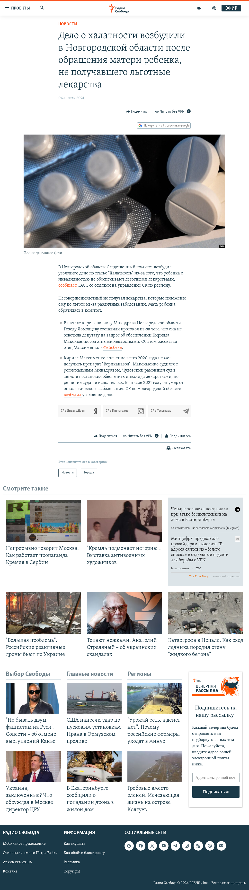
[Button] (137, 112)
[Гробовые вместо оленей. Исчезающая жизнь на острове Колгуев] (154, 766)
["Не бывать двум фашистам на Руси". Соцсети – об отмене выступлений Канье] (33, 698)
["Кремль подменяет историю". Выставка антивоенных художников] (124, 521)
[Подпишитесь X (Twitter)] (152, 845)
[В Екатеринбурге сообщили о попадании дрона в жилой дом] (94, 766)
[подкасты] (214, 8)
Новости (67, 24)
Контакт (10, 871)
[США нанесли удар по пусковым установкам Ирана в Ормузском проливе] (94, 698)
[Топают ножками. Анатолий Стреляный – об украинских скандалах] (124, 613)
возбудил (73, 395)
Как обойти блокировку (84, 853)
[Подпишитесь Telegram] (175, 845)
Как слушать (74, 844)
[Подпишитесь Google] (129, 845)
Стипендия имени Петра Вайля (30, 853)
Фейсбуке (112, 348)
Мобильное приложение (24, 844)
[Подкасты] (209, 845)
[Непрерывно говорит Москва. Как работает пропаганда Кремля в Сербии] (43, 521)
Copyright (72, 871)
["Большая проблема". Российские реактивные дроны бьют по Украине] (43, 613)
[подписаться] (221, 845)
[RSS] (198, 845)
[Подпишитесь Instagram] (186, 845)
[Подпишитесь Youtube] (163, 845)
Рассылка (72, 862)
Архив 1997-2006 (17, 862)
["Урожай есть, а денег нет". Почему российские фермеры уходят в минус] (154, 698)
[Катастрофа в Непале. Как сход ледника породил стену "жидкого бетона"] (205, 613)
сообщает (68, 285)
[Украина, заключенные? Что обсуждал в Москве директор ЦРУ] (33, 766)
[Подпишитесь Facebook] (140, 845)
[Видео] (199, 8)
